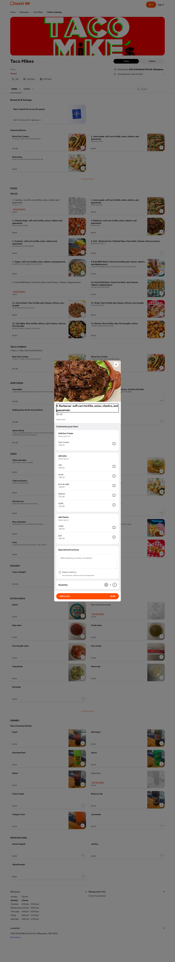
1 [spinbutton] (110, 584)
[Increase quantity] (115, 585)
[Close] (116, 364)
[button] (87, 381)
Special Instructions (68, 549)
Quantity (63, 584)
